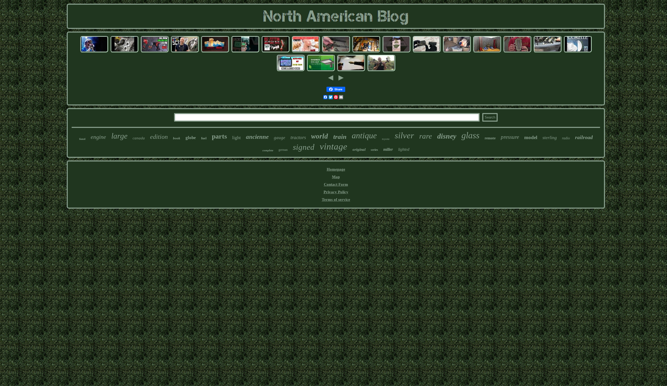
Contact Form (336, 184)
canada (139, 138)
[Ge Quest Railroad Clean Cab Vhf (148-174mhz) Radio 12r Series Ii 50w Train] (245, 51)
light (236, 137)
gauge (279, 137)
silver (404, 135)
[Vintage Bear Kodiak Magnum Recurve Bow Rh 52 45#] (381, 70)
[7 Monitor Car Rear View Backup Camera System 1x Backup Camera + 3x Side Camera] (290, 70)
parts (219, 136)
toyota (386, 138)
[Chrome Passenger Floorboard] (517, 51)
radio (566, 138)
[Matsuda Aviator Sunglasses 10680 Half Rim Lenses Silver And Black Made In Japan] (426, 51)
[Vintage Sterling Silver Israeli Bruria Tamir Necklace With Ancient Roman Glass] (456, 51)
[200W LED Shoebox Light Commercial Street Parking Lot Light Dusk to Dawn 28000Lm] (320, 70)
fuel (204, 138)
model (530, 137)
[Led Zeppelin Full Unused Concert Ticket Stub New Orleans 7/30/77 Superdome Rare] (275, 51)
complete (267, 150)
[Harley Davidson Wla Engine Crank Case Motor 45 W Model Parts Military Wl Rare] (124, 51)
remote (490, 138)
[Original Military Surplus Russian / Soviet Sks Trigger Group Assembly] (335, 51)
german (283, 150)
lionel (82, 139)
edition (159, 136)
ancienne (257, 137)
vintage (333, 146)
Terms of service (336, 199)
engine (98, 137)
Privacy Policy (336, 192)
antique (364, 135)
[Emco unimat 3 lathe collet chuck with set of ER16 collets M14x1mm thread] (184, 51)
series (374, 150)
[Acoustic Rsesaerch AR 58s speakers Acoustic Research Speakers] (487, 51)
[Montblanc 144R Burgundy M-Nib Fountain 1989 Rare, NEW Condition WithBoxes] (351, 70)
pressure (510, 137)
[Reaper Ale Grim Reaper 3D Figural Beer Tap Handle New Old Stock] (366, 51)
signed (303, 147)
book (176, 138)
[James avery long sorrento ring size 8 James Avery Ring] (305, 51)
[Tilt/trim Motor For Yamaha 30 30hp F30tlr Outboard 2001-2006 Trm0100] (547, 51)
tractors (298, 137)
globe (191, 137)
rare (425, 136)
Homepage (336, 169)
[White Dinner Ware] (577, 51)
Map (336, 177)
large (119, 136)
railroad (584, 137)
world (319, 136)
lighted (403, 149)
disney (446, 136)
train (340, 136)
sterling (549, 137)
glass (470, 135)
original (359, 149)
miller (388, 149)
